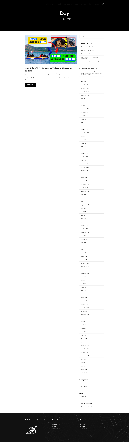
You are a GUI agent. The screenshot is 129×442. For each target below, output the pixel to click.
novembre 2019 (85, 133)
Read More (30, 84)
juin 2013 (83, 242)
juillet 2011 (84, 321)
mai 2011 (83, 328)
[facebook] (126, 219)
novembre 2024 (85, 85)
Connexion (83, 396)
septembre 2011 (85, 314)
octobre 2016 (84, 170)
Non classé (53, 74)
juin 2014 (83, 212)
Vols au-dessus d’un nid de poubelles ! (91, 62)
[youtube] (126, 217)
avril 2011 (83, 332)
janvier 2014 (84, 222)
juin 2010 (83, 362)
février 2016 (84, 177)
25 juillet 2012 (31, 74)
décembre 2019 (85, 129)
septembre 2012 (85, 273)
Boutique (96, 4)
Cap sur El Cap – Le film (87, 50)
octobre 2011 (84, 311)
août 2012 (83, 277)
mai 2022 (83, 98)
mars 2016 (83, 174)
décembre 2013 (85, 225)
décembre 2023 (85, 88)
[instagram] (126, 214)
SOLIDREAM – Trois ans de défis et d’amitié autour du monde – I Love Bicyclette (92, 72)
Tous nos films (56, 424)
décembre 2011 (85, 304)
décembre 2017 (85, 153)
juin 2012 (83, 284)
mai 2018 (83, 143)
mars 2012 (83, 294)
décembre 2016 (85, 164)
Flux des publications (86, 400)
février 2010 (84, 369)
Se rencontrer (68, 4)
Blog (90, 4)
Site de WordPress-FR (86, 407)
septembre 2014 (85, 205)
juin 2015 (83, 194)
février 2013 (84, 256)
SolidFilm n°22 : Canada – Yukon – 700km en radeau (48, 69)
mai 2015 (83, 198)
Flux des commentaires (86, 403)
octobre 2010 (84, 352)
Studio (60, 4)
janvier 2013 (84, 260)
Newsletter (55, 428)
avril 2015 (83, 201)
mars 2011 (83, 335)
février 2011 (84, 338)
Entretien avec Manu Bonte (88, 53)
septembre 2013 (85, 232)
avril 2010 (83, 366)
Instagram (84, 424)
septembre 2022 (85, 95)
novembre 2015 (85, 184)
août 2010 (83, 359)
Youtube (84, 426)
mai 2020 (83, 119)
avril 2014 (83, 215)
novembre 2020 (85, 112)
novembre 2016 (85, 167)
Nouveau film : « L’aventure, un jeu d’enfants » (89, 57)
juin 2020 (83, 115)
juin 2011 (83, 325)
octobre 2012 (84, 270)
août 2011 (83, 318)
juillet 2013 (84, 239)
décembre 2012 (85, 263)
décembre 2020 (85, 109)
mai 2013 (83, 246)
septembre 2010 (85, 356)
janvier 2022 (84, 102)
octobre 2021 (84, 105)
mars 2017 (83, 160)
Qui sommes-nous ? (80, 4)
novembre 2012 (85, 266)
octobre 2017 (84, 157)
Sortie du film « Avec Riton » (88, 47)
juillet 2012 (84, 280)
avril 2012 (83, 290)
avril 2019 (83, 139)
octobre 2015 (84, 188)
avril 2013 (83, 249)
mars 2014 (83, 218)
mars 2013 (83, 253)
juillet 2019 (84, 136)
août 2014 (83, 208)
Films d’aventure (50, 4)
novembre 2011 (85, 308)
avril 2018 (83, 146)
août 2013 (83, 236)
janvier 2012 (84, 301)
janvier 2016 (84, 181)
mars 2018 (83, 150)
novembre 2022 (85, 91)
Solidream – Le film (86, 74)
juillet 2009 (84, 373)
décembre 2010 (85, 345)
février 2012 (84, 297)
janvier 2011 (84, 342)
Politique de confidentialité (60, 430)
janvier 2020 (84, 126)
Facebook (84, 428)
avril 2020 (83, 122)
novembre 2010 (85, 349)
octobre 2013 (84, 229)
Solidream (43, 74)
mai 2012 (83, 287)
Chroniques (84, 383)
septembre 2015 (85, 191)
